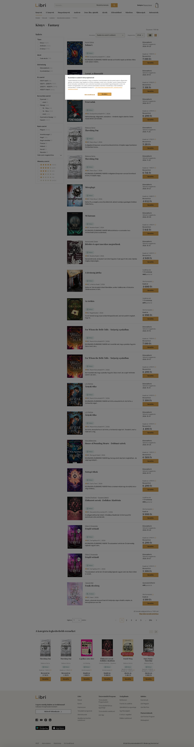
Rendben (104, 94)
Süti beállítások (90, 94)
